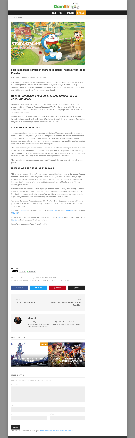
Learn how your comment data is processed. (56, 431)
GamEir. (24, 210)
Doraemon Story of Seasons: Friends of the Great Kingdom (30, 280)
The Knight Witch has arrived (26, 301)
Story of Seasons (64, 280)
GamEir (60, 217)
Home (54, 13)
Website (52, 414)
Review (25, 77)
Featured (70, 13)
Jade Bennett (16, 77)
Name (13, 405)
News (61, 13)
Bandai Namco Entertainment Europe (23, 278)
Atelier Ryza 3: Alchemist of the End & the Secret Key (66, 302)
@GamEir (69, 210)
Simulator (54, 280)
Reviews (80, 13)
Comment (14, 385)
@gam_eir (53, 210)
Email (13, 414)
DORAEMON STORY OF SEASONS (46, 278)
